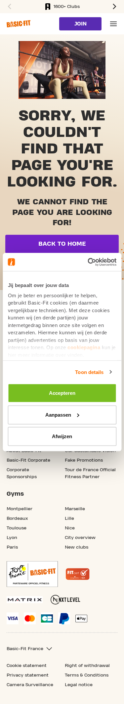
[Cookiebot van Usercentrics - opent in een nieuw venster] (88, 262)
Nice (70, 528)
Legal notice (79, 685)
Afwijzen (62, 436)
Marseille (75, 509)
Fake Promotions (84, 460)
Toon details (89, 372)
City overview (80, 537)
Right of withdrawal (87, 665)
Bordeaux (17, 518)
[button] (9, 7)
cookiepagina (83, 347)
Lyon (12, 537)
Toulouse (16, 528)
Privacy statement (28, 675)
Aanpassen (58, 414)
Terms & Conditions (86, 675)
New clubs (76, 547)
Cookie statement (27, 665)
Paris (12, 547)
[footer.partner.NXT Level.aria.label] (65, 599)
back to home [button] (62, 244)
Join (80, 23)
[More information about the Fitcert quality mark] (78, 574)
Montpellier (19, 509)
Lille (69, 518)
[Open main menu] (113, 24)
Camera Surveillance (30, 685)
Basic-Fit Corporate (28, 460)
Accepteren (62, 393)
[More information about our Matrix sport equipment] (25, 599)
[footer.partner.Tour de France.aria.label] (32, 574)
